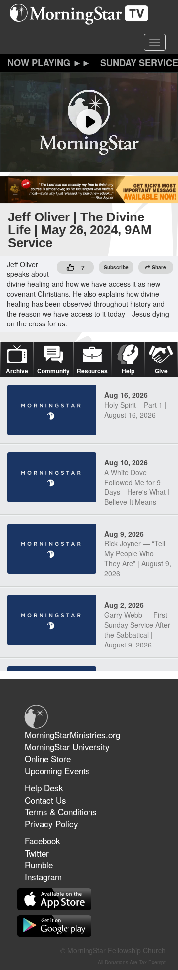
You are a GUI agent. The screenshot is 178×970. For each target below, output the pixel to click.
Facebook (42, 840)
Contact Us (45, 800)
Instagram (43, 876)
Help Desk (44, 787)
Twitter (37, 853)
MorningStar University (67, 746)
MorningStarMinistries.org (72, 734)
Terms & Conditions (61, 812)
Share (159, 267)
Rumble (39, 865)
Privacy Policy (51, 823)
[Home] (83, 14)
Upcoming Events (57, 770)
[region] (89, 122)
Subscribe (116, 267)
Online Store (48, 759)
